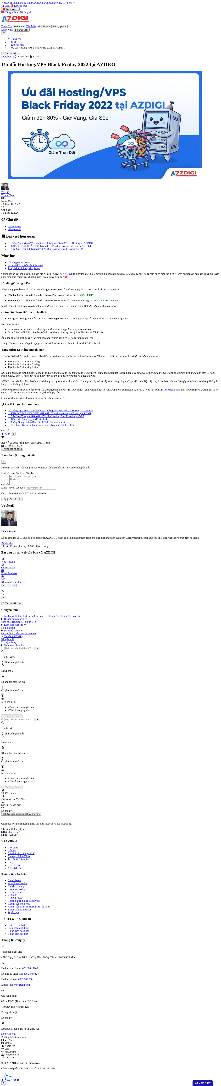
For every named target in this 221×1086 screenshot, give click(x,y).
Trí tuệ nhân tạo (9, 642)
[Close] (3, 462)
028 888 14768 (30, 968)
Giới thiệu (13, 847)
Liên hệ (12, 850)
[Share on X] (6, 433)
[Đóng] (37, 648)
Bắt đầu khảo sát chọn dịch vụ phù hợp (21, 814)
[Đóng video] (3, 597)
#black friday (14, 226)
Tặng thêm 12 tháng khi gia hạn (24, 268)
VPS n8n (12, 895)
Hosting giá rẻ (15, 892)
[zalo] (9, 1079)
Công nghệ (54, 616)
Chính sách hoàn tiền (18, 930)
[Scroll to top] (3, 1083)
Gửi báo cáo (15, 499)
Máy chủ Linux (12, 630)
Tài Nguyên (58, 26)
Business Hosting (17, 889)
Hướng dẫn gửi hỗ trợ (19, 903)
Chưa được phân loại (27, 616)
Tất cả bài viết (8, 616)
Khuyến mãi (8, 56)
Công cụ (43, 616)
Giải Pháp (43, 26)
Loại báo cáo (8, 473)
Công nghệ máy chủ (70, 616)
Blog (10, 862)
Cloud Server (14, 880)
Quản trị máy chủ (15, 633)
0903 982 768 (25, 979)
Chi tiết (5, 484)
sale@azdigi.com (171, 389)
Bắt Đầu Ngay (21, 30)
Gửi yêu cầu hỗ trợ (17, 925)
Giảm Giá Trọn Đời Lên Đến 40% (25, 265)
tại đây (63, 398)
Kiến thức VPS (29, 621)
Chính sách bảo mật (18, 933)
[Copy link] (13, 433)
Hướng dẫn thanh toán (19, 909)
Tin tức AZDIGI (13, 636)
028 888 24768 (27, 973)
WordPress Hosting (18, 883)
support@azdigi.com (19, 984)
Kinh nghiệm (8, 627)
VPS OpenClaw (16, 897)
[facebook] (3, 1079)
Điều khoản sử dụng (18, 928)
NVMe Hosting (16, 886)
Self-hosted (30, 633)
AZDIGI (67, 273)
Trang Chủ (6, 26)
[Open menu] (3, 33)
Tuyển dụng (14, 912)
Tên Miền (31, 26)
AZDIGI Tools (15, 868)
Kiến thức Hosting (11, 621)
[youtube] (15, 1079)
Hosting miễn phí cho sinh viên (24, 900)
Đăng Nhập (7, 29)
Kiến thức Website (14, 624)
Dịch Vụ (18, 26)
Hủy (4, 499)
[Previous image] (9, 585)
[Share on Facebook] (3, 433)
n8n (3, 633)
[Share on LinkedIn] (9, 433)
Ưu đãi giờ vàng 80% (19, 262)
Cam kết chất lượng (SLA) (21, 853)
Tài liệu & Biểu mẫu (18, 859)
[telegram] (18, 1079)
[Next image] (14, 585)
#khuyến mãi (14, 229)
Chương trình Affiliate (19, 856)
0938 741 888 (8, 1034)
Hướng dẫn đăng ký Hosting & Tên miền (29, 906)
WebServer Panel (13, 645)
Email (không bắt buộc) (13, 487)
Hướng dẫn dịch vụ (14, 619)
